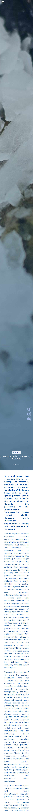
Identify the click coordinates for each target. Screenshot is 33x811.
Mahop (16, 452)
